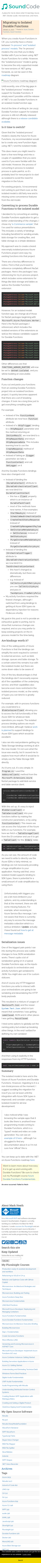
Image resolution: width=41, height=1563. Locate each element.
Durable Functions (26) (10, 1534)
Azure (26, 29)
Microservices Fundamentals (13, 1301)
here (32, 1160)
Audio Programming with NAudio (15, 1386)
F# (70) (5, 1497)
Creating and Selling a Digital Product (16, 1403)
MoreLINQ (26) (7, 1542)
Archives (7, 1468)
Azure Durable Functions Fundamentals (17, 1320)
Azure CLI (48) (7, 1505)
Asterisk (5, 1456)
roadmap (6, 75)
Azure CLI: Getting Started (12, 1365)
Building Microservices (11, 1328)
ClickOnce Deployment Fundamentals (16, 1407)
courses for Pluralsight (24, 1226)
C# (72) (5, 1493)
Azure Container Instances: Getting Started (18, 1357)
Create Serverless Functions (13, 1336)
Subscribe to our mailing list (12, 1255)
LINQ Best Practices (10, 1305)
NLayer (5, 1420)
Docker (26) (6, 1538)
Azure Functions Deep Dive (12, 1297)
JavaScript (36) (8, 1521)
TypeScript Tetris (8, 1436)
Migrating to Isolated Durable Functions (17, 24)
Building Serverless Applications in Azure (18, 1361)
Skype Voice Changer (10, 1440)
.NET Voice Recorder (10, 1464)
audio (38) (6, 1513)
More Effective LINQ (10, 1340)
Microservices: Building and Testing (15, 1293)
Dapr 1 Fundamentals (10, 1332)
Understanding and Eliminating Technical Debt (20, 1369)
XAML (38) (6, 1517)
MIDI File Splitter (8, 1448)
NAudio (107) (7, 1481)
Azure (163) (6, 1477)
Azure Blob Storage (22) (11, 1546)
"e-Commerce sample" (22, 224)
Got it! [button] (20, 1560)
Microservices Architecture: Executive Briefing (20, 1324)
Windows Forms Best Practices (14, 1374)
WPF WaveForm (8, 1432)
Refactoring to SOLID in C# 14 (13, 1276)
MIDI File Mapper (8, 1444)
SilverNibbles (7, 1452)
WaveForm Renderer (10, 1428)
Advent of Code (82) (9, 1485)
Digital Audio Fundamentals (12, 1377)
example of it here (13, 1138)
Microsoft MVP (11, 1218)
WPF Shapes (7, 1460)
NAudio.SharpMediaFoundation (14, 1424)
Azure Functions (15, 32)
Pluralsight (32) (7, 1530)
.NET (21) (5, 1550)
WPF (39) (5, 1509)
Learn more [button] (26, 1554)
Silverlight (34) (7, 1526)
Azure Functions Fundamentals (14, 1316)
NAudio (5, 1416)
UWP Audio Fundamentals (12, 1382)
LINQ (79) (5, 1489)
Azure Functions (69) (10, 1501)
